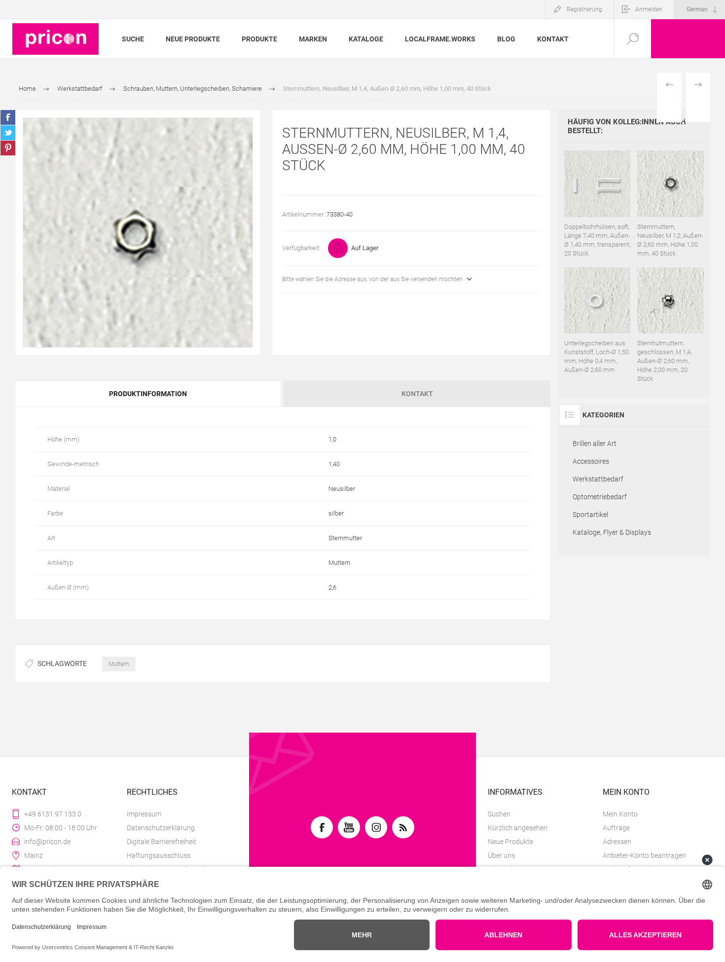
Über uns (501, 855)
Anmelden (648, 9)
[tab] (149, 393)
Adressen (617, 842)
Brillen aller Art (594, 443)
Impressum (144, 814)
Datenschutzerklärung (161, 828)
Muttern (119, 664)
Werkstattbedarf (598, 479)
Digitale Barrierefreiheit (161, 842)
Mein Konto (620, 814)
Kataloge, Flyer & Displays (612, 532)
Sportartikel (590, 514)
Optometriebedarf (600, 497)
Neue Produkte (510, 842)
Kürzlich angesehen (517, 828)
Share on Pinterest (7, 148)
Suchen (499, 814)
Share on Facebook (7, 117)
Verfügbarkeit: (301, 248)
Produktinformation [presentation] (148, 394)
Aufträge (616, 828)
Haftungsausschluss (158, 855)
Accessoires (591, 461)
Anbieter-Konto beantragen (644, 855)
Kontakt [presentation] (417, 394)
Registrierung (584, 9)
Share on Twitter (7, 132)
